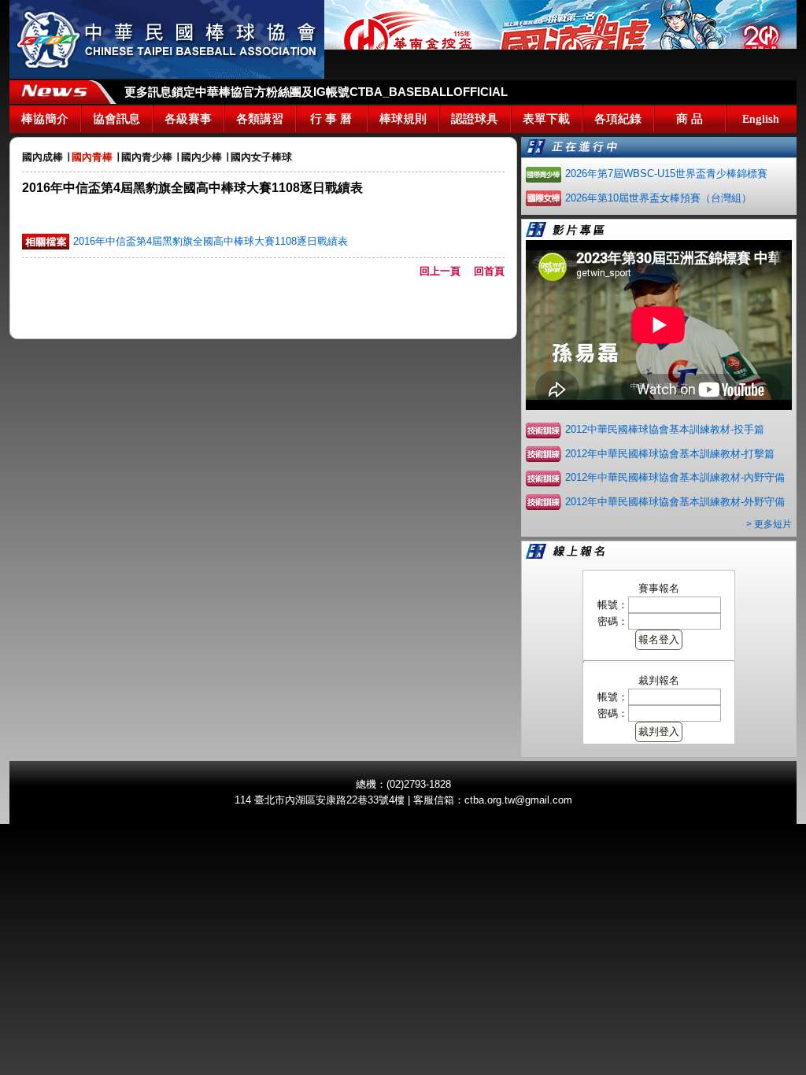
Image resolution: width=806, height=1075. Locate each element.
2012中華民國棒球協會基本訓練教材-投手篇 (664, 429)
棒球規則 (403, 119)
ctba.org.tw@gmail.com (518, 800)
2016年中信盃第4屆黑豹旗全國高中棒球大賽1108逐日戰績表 (210, 241)
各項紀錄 (617, 119)
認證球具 (474, 119)
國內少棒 (201, 157)
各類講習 (259, 119)
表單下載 (546, 119)
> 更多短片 (769, 524)
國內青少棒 (146, 157)
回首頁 (489, 271)
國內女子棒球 (261, 157)
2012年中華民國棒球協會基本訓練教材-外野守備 (675, 502)
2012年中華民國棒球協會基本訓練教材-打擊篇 (670, 454)
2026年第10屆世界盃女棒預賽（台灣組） (658, 198)
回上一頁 (445, 271)
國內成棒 (42, 157)
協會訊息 (116, 119)
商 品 (689, 119)
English (760, 119)
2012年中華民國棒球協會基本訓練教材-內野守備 (675, 477)
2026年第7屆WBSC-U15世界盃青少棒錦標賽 (666, 173)
